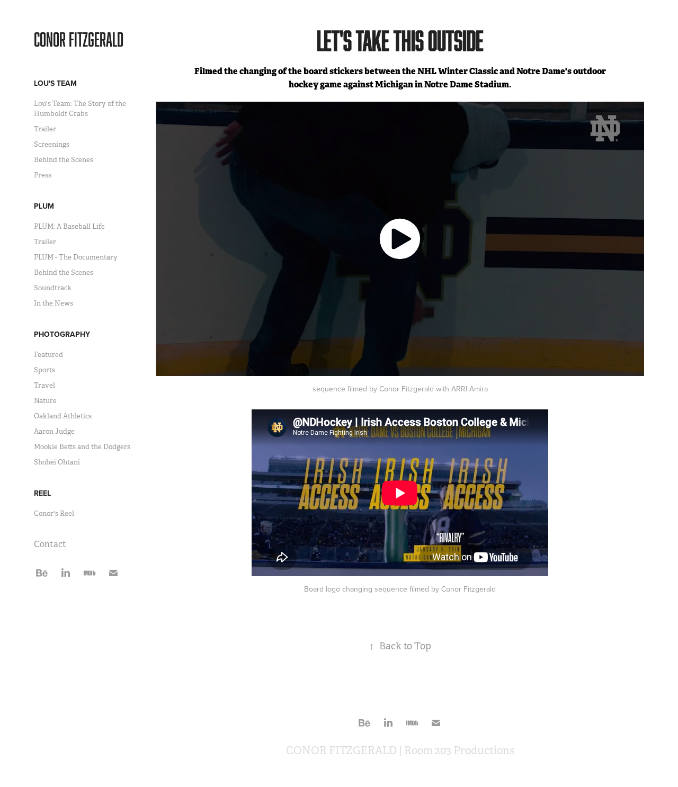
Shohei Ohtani (57, 462)
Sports (44, 369)
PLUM (44, 206)
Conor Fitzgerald (78, 39)
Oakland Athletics (63, 416)
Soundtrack (53, 287)
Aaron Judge (54, 431)
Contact (50, 544)
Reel (42, 493)
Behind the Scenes (63, 159)
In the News (53, 303)
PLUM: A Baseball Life (69, 226)
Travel (44, 385)
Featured (48, 354)
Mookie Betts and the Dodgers (82, 446)
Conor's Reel (54, 513)
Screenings (51, 144)
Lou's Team (55, 83)
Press (42, 175)
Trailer (45, 128)
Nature (45, 400)
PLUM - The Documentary (76, 257)
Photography (62, 334)
